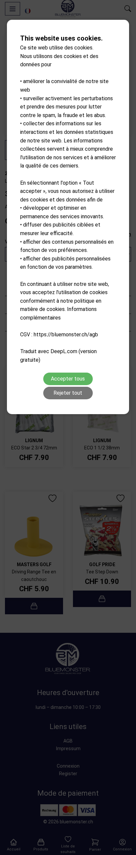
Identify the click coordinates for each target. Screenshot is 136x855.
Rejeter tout (67, 393)
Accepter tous (68, 379)
